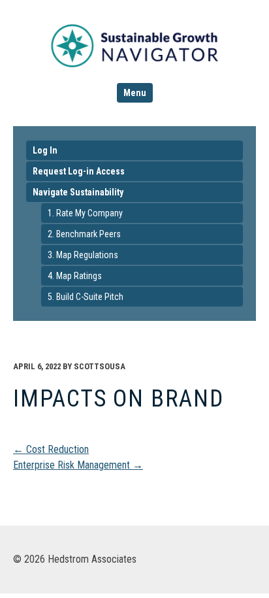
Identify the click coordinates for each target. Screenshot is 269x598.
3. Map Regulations (83, 255)
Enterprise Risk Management (78, 465)
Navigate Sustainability (78, 192)
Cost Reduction (51, 449)
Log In (45, 150)
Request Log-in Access (79, 171)
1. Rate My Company (85, 213)
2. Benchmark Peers (84, 234)
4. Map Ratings (75, 276)
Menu (134, 93)
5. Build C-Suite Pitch (85, 296)
